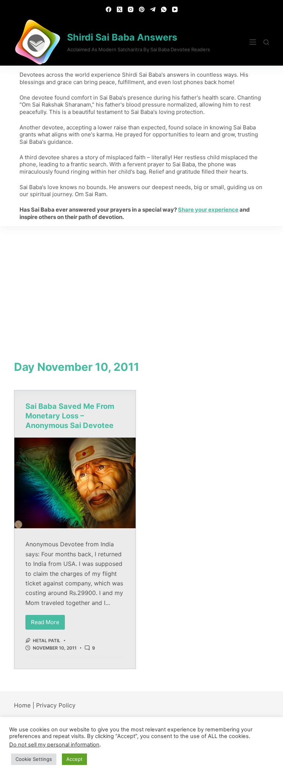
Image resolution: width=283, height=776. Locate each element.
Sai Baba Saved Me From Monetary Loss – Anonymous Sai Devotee (69, 416)
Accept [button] (74, 759)
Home (22, 705)
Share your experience (208, 209)
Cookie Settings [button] (33, 759)
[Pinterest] (141, 9)
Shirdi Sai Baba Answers (122, 37)
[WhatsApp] (164, 9)
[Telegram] (153, 9)
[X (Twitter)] (119, 9)
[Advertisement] (141, 281)
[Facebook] (108, 9)
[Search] (266, 42)
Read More (48, 620)
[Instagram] (130, 9)
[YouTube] (175, 9)
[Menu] (252, 42)
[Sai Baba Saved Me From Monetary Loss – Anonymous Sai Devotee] (75, 483)
